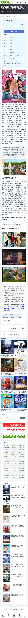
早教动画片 (21, 464)
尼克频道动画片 (6, 461)
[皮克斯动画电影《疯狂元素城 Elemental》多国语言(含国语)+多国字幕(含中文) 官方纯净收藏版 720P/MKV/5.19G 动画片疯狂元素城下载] (6, 598)
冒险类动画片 (21, 452)
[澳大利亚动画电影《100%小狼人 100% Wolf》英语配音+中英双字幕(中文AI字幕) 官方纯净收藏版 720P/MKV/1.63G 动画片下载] (7, 347)
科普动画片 (6, 471)
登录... (4, 418)
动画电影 (11, 314)
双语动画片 (14, 457)
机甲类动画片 (6, 466)
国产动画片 (21, 457)
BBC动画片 (14, 445)
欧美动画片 (5, 317)
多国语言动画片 (6, 459)
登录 (22, 2)
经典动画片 (14, 471)
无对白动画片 (6, 464)
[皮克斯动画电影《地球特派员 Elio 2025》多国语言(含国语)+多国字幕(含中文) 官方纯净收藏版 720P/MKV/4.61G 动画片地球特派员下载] (20, 401)
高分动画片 (14, 478)
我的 (20, 616)
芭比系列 (12, 317)
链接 (10, 320)
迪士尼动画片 (18, 317)
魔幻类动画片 (21, 478)
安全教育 (21, 459)
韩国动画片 (6, 478)
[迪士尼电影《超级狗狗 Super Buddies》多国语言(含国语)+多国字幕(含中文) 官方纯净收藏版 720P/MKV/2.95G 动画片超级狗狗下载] (6, 578)
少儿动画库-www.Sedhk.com (18, 609)
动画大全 (2, 11)
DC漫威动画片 (21, 445)
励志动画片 (6, 457)
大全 (8, 616)
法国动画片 (6, 468)
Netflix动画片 (6, 448)
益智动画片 (21, 468)
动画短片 (21, 454)
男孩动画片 (14, 468)
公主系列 (5, 314)
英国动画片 (14, 473)
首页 (9, 16)
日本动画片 (14, 464)
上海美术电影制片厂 (14, 448)
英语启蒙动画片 (6, 475)
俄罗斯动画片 (21, 450)
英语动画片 (21, 473)
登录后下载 (14, 31)
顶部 (25, 616)
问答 (14, 616)
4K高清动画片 (6, 445)
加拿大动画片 (6, 455)
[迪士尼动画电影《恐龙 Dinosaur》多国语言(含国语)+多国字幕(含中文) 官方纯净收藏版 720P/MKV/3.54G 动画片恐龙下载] (7, 365)
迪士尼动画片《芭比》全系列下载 (12, 224)
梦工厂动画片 (14, 466)
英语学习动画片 (14, 475)
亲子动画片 (14, 450)
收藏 (5, 320)
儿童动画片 (6, 452)
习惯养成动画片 (6, 450)
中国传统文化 (21, 448)
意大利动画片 (14, 461)
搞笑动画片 (21, 461)
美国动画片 (21, 471)
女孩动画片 (17, 314)
